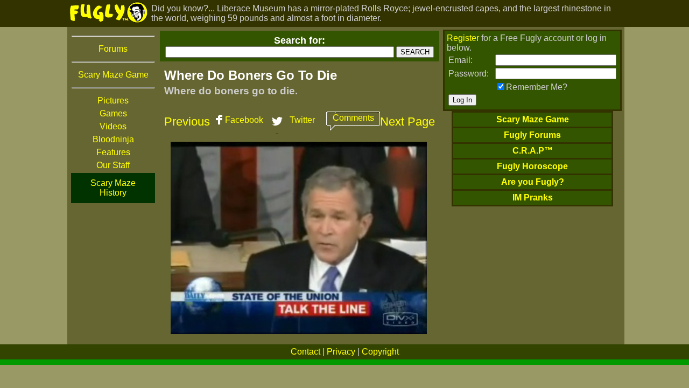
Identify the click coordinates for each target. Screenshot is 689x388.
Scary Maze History (113, 187)
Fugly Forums (532, 135)
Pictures (113, 100)
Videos (113, 126)
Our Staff (113, 165)
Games (113, 113)
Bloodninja (113, 139)
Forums (113, 48)
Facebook (244, 119)
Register (463, 38)
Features (113, 152)
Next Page (407, 121)
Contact (305, 351)
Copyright (380, 351)
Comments (353, 117)
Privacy (341, 351)
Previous (187, 121)
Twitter (302, 119)
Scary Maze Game (113, 74)
